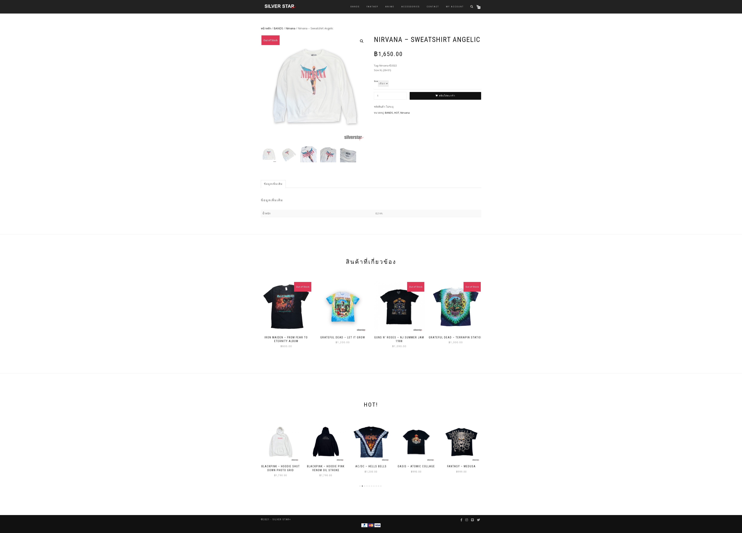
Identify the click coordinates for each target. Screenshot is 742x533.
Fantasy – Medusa (416, 466)
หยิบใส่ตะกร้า (447, 96)
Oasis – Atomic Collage (371, 466)
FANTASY (372, 6)
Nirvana (290, 28)
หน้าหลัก (266, 28)
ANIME (389, 6)
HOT (396, 112)
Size (376, 81)
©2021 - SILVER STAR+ (276, 519)
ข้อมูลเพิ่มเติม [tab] (273, 183)
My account (455, 6)
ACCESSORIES (410, 6)
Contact (433, 6)
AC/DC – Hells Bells (325, 466)
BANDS (355, 6)
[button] (361, 41)
